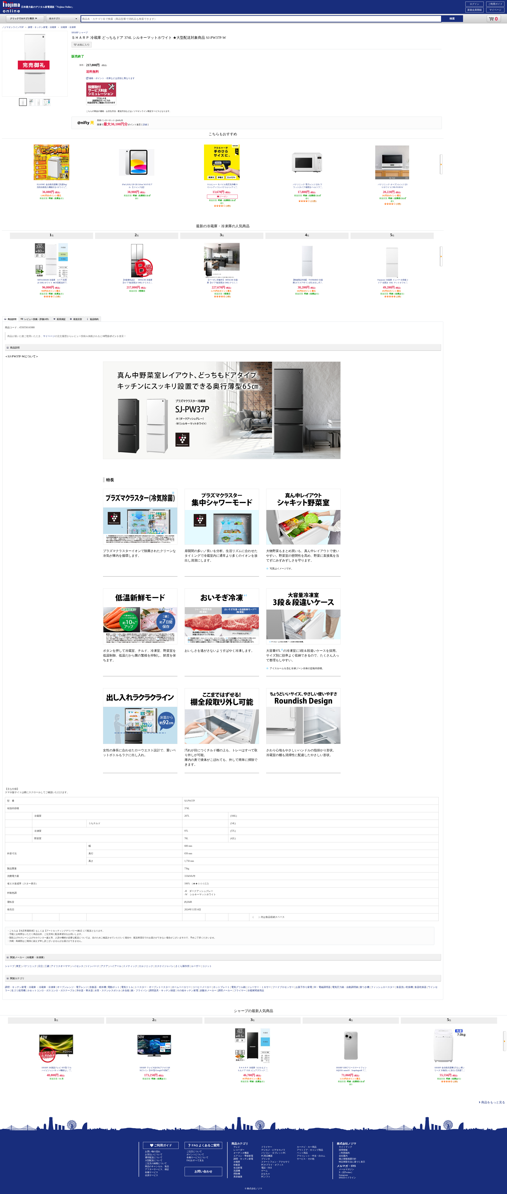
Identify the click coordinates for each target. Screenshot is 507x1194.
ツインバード (92, 966)
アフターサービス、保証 (157, 1169)
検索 (452, 18)
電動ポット (114, 987)
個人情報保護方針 (347, 1159)
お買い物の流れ (152, 1151)
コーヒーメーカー (202, 987)
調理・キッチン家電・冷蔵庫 (42, 27)
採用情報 (343, 1150)
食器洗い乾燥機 (404, 987)
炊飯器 (236, 1165)
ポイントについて (195, 1154)
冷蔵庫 (236, 1162)
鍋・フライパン (139, 990)
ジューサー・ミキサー (259, 987)
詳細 (145, 124)
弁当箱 (125, 990)
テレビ (236, 1147)
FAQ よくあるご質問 (205, 1145)
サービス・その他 (305, 1159)
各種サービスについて (197, 1157)
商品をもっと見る (492, 1102)
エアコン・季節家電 (243, 1156)
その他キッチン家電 (187, 990)
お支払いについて (153, 1154)
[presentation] (10, 319)
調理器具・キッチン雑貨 (162, 990)
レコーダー (238, 1150)
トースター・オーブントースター (152, 987)
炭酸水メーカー (208, 990)
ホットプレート (221, 987)
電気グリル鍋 (238, 987)
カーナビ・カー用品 (306, 1147)
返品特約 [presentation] (94, 319)
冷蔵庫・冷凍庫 (68, 27)
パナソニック (29, 966)
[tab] (10, 319)
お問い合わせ (203, 1171)
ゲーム (264, 1170)
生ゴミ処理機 (18, 990)
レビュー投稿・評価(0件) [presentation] (36, 319)
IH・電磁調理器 (322, 987)
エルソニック (146, 966)
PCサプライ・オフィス (272, 1165)
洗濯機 (236, 1170)
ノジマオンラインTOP (13, 27)
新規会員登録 (474, 10)
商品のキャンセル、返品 (157, 1166)
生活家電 (237, 1167)
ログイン (474, 4)
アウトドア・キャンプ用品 (310, 1150)
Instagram (343, 1175)
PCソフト (265, 1176)
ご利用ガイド (495, 4)
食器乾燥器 (420, 987)
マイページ (495, 10)
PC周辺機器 (267, 1156)
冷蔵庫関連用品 (255, 990)
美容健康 (237, 1176)
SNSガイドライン (347, 1177)
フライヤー (240, 990)
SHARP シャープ (79, 32)
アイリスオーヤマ (60, 966)
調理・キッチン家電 (243, 1159)
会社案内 (343, 1156)
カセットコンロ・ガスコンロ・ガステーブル (51, 990)
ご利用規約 (344, 1153)
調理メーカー (225, 990)
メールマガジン (346, 1169)
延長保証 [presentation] (61, 319)
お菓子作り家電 (303, 987)
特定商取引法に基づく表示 (352, 1162)
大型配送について (153, 1160)
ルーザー (196, 966)
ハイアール (115, 966)
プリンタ (265, 1159)
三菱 (47, 966)
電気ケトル (127, 987)
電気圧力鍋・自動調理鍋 (345, 987)
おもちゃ (265, 1173)
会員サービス (151, 1175)
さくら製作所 (182, 966)
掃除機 (236, 1173)
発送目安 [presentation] (77, 319)
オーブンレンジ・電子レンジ (72, 987)
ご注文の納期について (156, 1163)
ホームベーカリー (181, 987)
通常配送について (153, 1157)
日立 (40, 966)
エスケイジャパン (164, 966)
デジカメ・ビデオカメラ (273, 1150)
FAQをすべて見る (195, 1160)
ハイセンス (77, 966)
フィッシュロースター (383, 987)
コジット (207, 966)
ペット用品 (302, 1153)
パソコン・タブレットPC (273, 1153)
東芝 (18, 966)
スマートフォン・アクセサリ (275, 1162)
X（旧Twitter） (346, 1172)
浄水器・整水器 (84, 990)
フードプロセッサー (283, 987)
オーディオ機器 (241, 1153)
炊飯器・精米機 (98, 987)
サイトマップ (345, 1147)
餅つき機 (364, 987)
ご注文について (194, 1151)
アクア (104, 966)
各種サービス (151, 1172)
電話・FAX (266, 1167)
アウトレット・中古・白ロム (311, 1156)
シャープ (9, 966)
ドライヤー (266, 1147)
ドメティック (130, 966)
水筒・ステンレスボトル (107, 990)
